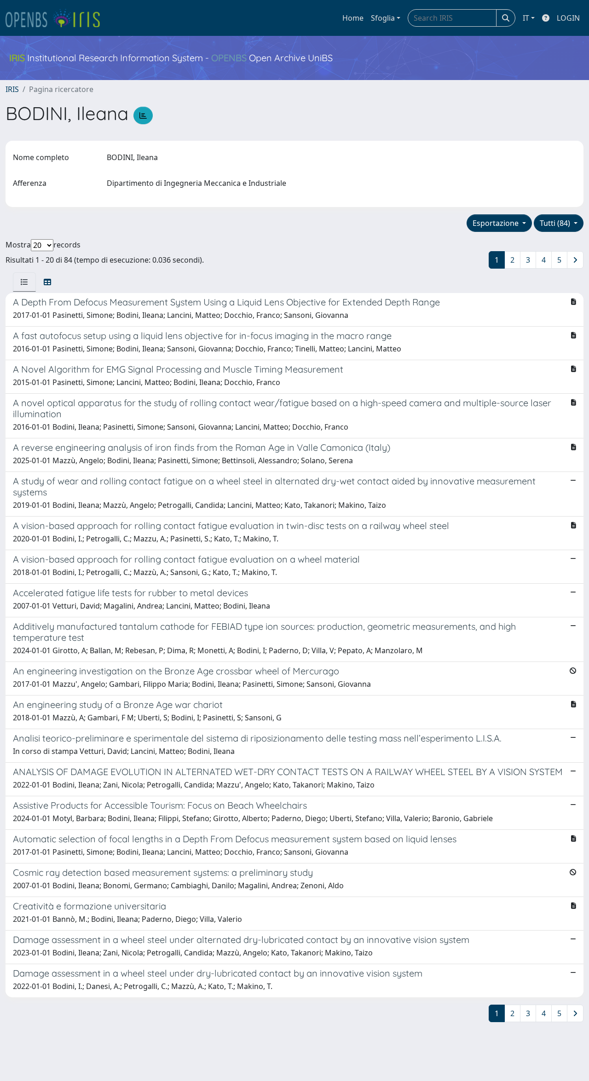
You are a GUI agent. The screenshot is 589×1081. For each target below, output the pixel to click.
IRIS (12, 89)
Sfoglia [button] (383, 18)
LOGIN (568, 18)
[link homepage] (57, 18)
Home (353, 18)
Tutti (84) (556, 223)
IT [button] (526, 18)
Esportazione (496, 223)
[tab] (24, 282)
